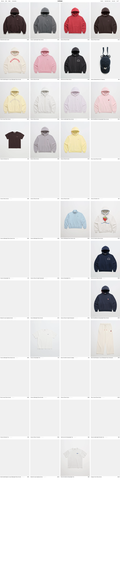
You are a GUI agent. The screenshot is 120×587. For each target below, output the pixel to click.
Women (2, 1)
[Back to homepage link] (60, 1)
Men (6, 1)
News (9, 1)
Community (14, 1)
